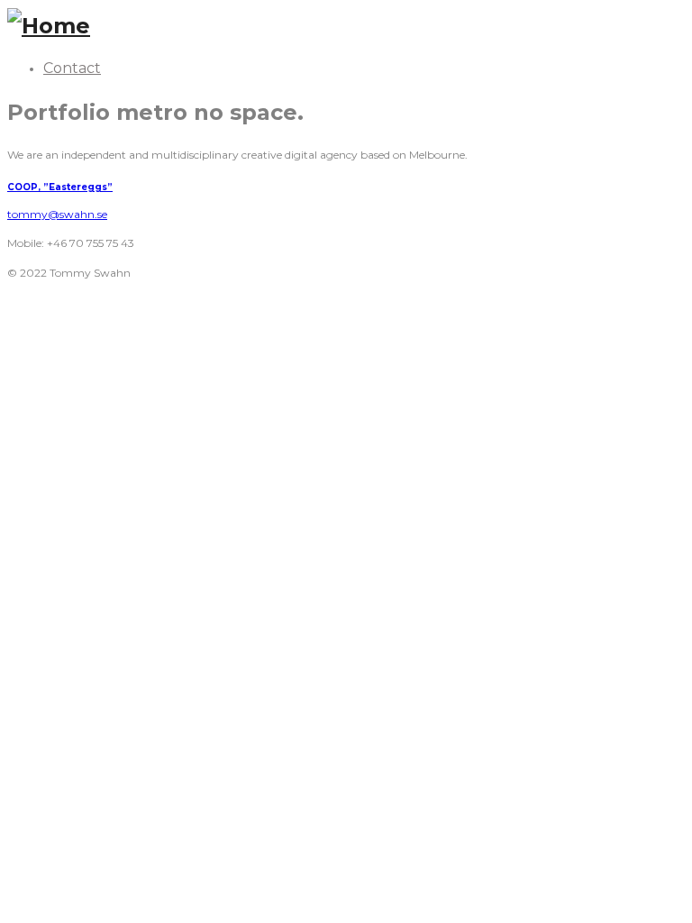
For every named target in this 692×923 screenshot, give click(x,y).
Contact (72, 68)
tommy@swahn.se (57, 214)
